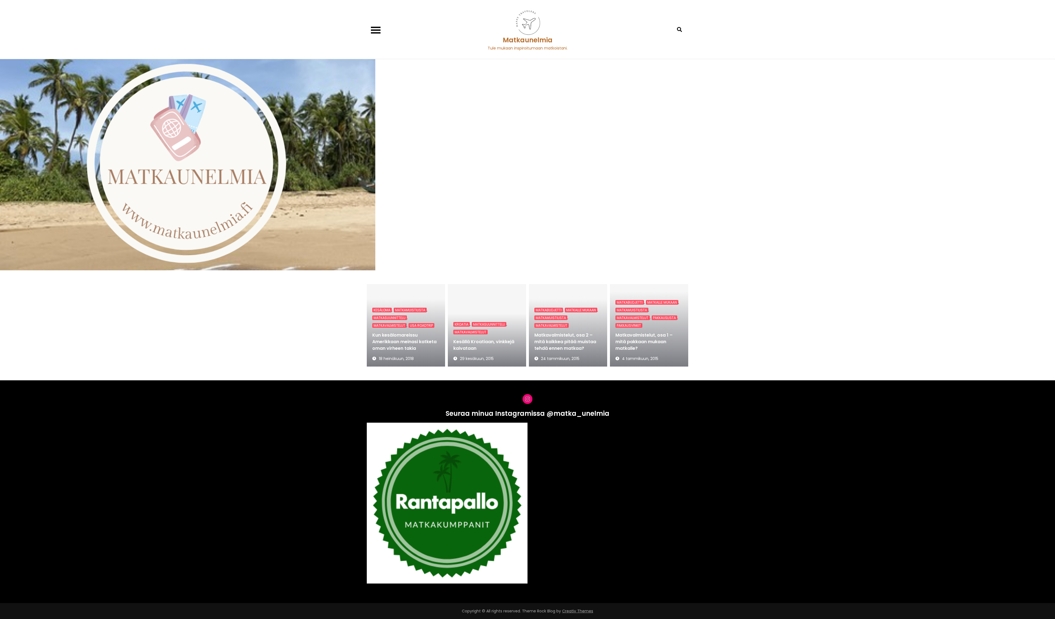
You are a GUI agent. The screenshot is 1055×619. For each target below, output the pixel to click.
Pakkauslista (664, 317)
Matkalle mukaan (581, 310)
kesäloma (382, 310)
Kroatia (461, 324)
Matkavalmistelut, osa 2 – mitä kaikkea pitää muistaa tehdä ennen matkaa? (565, 341)
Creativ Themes (577, 611)
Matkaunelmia (528, 40)
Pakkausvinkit (629, 325)
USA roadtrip (421, 325)
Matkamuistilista (410, 310)
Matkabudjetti (549, 310)
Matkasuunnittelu (390, 317)
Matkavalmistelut (389, 325)
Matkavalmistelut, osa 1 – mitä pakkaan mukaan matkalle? (644, 341)
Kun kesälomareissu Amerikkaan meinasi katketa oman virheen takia (404, 341)
